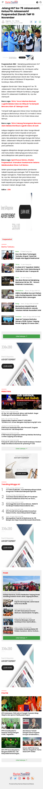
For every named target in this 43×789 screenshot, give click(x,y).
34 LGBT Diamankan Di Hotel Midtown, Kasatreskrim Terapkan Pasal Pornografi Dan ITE (26, 612)
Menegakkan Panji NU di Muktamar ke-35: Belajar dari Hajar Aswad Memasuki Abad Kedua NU (23, 519)
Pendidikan (19, 291)
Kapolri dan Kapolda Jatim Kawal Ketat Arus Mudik (26, 602)
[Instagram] (19, 778)
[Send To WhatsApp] (40, 21)
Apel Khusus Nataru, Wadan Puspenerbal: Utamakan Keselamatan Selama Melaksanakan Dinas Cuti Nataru (20, 162)
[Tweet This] (35, 21)
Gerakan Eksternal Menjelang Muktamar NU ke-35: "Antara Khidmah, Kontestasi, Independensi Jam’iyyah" (27, 283)
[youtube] (24, 778)
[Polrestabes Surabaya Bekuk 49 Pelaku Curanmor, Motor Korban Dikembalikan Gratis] (8, 630)
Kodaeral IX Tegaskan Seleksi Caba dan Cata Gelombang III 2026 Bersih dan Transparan (27, 269)
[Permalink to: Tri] (3, 22)
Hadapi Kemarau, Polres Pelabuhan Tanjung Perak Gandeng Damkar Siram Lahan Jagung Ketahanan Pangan (21, 595)
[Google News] (28, 778)
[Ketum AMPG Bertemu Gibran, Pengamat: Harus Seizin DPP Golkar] (32, 741)
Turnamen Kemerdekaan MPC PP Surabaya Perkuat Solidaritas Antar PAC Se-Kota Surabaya (21, 497)
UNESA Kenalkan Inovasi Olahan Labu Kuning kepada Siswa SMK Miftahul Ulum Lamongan (28, 295)
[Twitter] (15, 778)
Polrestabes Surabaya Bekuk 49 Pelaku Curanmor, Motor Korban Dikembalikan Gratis (26, 630)
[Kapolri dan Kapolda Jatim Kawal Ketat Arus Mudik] (8, 603)
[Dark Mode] (37, 2)
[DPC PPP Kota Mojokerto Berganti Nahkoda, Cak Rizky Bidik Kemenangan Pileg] (11, 742)
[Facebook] (11, 778)
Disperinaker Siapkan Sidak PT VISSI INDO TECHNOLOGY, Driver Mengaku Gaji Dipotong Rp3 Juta (21, 421)
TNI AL (17, 21)
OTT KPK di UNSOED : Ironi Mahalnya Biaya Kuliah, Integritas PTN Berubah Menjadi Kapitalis (24, 490)
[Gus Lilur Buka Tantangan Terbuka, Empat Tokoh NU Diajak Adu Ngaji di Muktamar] (8, 255)
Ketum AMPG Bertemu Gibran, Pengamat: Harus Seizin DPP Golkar (32, 750)
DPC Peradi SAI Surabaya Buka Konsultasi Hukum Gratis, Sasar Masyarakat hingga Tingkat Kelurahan (21, 512)
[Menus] (3, 2)
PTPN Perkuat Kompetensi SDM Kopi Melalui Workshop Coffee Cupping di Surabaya (21, 435)
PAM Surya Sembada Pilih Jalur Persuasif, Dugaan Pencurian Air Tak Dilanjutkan (20, 428)
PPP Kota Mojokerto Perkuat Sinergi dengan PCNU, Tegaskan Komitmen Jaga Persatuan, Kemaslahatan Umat (10, 732)
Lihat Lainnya (21, 449)
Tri (13, 21)
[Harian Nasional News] (11, 2)
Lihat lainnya (21, 336)
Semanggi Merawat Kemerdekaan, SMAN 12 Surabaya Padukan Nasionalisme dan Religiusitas (22, 505)
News (17, 251)
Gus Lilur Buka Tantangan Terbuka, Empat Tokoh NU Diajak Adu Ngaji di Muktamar (27, 256)
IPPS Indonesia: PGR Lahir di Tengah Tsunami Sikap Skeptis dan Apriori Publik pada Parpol (20, 714)
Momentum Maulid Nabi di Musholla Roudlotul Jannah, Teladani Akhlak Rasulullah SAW (28, 308)
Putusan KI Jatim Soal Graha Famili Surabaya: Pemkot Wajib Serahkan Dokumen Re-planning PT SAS (21, 443)
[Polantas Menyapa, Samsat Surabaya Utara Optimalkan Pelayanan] (8, 621)
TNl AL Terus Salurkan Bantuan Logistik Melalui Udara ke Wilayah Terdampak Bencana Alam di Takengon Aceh (20, 104)
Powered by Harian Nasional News (21, 784)
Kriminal (18, 317)
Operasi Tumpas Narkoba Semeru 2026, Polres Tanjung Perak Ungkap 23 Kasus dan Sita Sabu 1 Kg (27, 322)
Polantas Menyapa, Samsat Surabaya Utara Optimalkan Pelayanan (24, 621)
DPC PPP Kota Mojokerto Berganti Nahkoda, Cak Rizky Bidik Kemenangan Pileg (11, 751)
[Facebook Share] (31, 21)
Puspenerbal (7, 239)
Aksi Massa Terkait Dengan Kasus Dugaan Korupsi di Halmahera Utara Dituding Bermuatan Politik (31, 732)
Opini (17, 277)
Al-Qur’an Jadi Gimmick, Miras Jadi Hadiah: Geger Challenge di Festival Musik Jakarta (20, 414)
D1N (9, 189)
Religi (17, 304)
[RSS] (32, 778)
